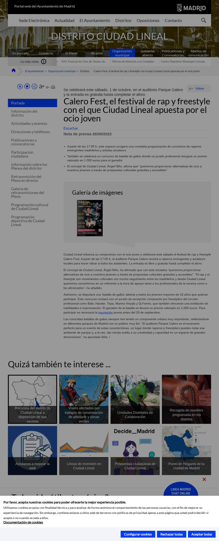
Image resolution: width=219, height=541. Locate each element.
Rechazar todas (171, 534)
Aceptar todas (201, 534)
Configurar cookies (138, 534)
